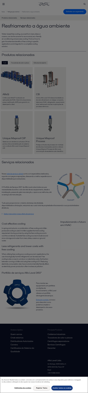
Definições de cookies (22, 388)
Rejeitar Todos (41, 388)
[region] (44, 385)
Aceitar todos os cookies (62, 388)
